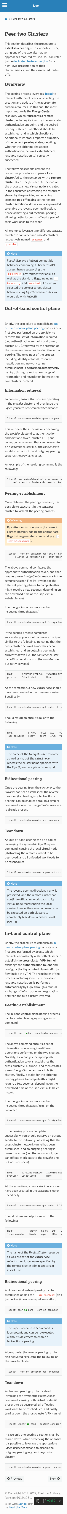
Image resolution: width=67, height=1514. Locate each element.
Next (53, 1478)
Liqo (36, 5)
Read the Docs (18, 1507)
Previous (16, 1478)
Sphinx (22, 1503)
